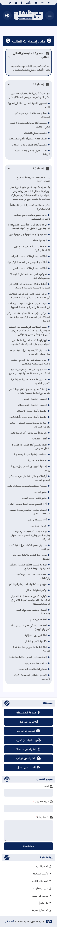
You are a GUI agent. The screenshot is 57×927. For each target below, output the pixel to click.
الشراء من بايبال (26, 767)
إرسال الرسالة (28, 846)
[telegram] (42, 2)
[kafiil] (28, 2)
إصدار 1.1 (38, 84)
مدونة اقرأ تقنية (40, 895)
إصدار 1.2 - (31, 55)
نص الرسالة (43, 817)
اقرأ (49, 921)
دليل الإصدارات (40, 888)
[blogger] (15, 2)
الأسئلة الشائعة (40, 873)
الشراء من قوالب (26, 758)
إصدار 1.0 (38, 168)
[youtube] (35, 2)
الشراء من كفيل (25, 740)
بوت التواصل (26, 721)
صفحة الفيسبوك (26, 712)
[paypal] (9, 2)
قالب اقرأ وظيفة (40, 910)
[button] (7, 15)
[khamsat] (21, 2)
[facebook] (48, 2)
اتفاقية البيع (42, 866)
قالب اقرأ (43, 903)
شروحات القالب (26, 731)
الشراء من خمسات (25, 749)
